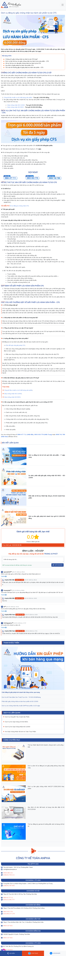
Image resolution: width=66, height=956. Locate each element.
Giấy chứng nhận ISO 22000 (16, 105)
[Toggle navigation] (62, 5)
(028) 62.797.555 (9, 886)
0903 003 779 (8, 912)
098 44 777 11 (8, 898)
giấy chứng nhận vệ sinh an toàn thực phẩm (21, 732)
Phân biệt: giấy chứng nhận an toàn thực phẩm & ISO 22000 (20, 701)
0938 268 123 (8, 873)
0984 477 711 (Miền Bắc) (25, 434)
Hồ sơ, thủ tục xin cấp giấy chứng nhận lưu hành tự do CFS (23, 63)
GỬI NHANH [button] (58, 565)
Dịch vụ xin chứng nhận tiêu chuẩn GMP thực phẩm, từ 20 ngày (21, 706)
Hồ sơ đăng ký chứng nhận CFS (19, 206)
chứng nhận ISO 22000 (22, 727)
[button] (13, 545)
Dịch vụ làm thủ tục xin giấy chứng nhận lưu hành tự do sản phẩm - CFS (27, 61)
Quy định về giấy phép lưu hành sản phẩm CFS (19, 65)
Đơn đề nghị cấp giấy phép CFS (15, 345)
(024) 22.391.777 (9, 900)
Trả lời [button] (3, 576)
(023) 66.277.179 (9, 914)
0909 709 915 (8, 950)
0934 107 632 (8, 926)
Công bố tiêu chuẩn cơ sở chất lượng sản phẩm (18, 97)
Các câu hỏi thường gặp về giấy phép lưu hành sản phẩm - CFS (24, 67)
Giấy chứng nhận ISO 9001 (15, 107)
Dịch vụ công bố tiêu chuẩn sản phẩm (17, 717)
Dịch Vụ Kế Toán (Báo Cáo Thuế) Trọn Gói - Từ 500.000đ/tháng (21, 697)
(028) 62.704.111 (9, 875)
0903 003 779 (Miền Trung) (43, 434)
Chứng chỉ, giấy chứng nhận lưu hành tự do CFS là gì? (21, 59)
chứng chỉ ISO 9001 (21, 722)
